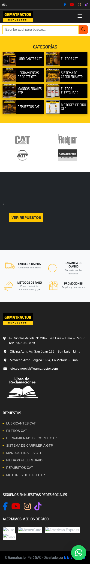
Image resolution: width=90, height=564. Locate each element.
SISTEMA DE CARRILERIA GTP (29, 445)
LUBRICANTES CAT (21, 423)
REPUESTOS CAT (19, 467)
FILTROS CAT (16, 431)
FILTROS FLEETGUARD (24, 460)
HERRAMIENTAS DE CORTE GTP (31, 438)
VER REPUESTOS (26, 218)
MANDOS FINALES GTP (24, 453)
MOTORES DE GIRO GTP (25, 475)
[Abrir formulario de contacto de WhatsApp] (78, 552)
